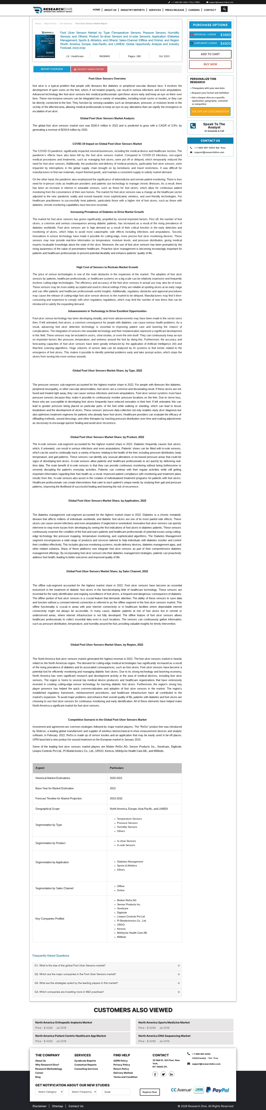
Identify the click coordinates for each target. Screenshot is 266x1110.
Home (96, 9)
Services (155, 9)
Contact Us (76, 1106)
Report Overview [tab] (52, 69)
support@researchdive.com (220, 2)
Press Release (174, 9)
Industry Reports (133, 9)
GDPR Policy (120, 1060)
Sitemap (57, 1106)
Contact (210, 9)
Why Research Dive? (47, 1064)
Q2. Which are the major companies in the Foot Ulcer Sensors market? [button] (75, 974)
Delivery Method (123, 1072)
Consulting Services (86, 1068)
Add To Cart (210, 54)
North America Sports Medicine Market (164, 1022)
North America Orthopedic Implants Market (63, 1022)
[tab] (107, 966)
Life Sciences (66, 23)
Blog (38, 1076)
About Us (110, 9)
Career (39, 1072)
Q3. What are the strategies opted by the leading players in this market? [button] (76, 983)
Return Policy (121, 1068)
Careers (194, 9)
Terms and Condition (125, 1076)
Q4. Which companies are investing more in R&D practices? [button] (69, 992)
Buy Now (210, 64)
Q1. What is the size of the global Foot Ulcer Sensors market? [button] (70, 966)
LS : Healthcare (75, 56)
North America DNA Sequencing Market (164, 1036)
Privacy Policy (121, 1064)
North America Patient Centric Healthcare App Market (70, 1036)
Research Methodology (48, 1068)
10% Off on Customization (210, 111)
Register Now (150, 1092)
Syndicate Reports (85, 1060)
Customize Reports (85, 1064)
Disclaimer (40, 1106)
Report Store (50, 23)
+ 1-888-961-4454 (180, 2)
